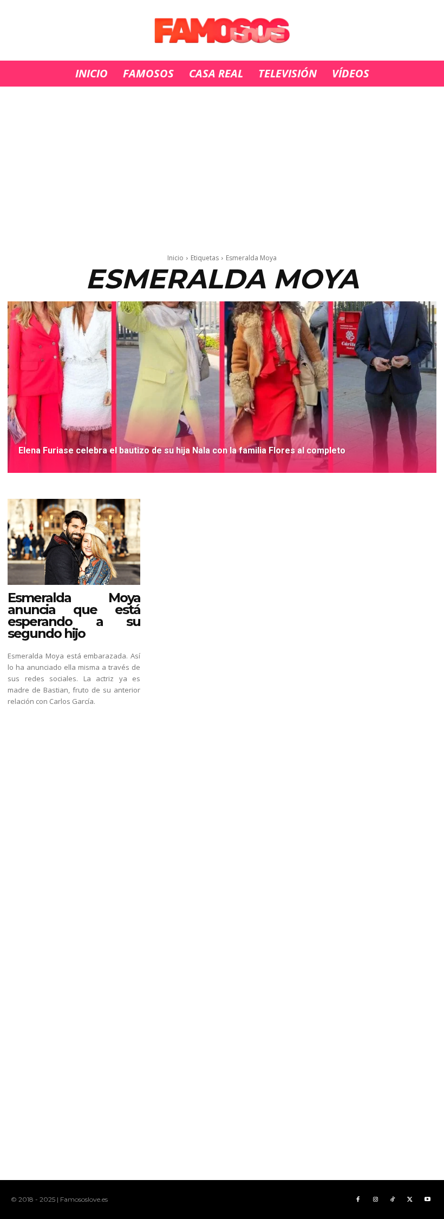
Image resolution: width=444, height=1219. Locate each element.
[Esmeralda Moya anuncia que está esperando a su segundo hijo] (74, 542)
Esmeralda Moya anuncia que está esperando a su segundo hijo (74, 615)
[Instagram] (375, 1199)
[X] (410, 1199)
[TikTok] (393, 1199)
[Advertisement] (222, 166)
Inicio (175, 257)
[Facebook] (358, 1199)
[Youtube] (427, 1199)
